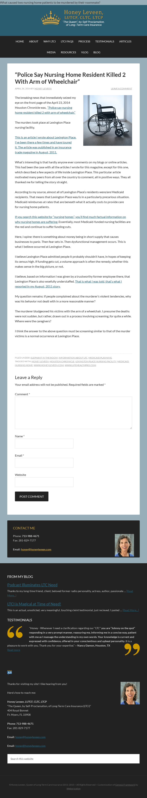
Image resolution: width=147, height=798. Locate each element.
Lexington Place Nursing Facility (95, 361)
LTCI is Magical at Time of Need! (34, 604)
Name (19, 436)
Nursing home (24, 365)
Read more (13, 649)
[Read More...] (130, 610)
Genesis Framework (125, 784)
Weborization (74, 788)
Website (20, 474)
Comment (22, 394)
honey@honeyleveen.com (36, 549)
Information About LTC (73, 357)
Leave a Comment (121, 88)
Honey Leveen (40, 361)
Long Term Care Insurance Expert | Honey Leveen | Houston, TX (73, 18)
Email (19, 455)
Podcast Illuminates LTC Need (32, 584)
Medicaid (123, 361)
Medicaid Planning (100, 357)
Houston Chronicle (62, 361)
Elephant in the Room (44, 357)
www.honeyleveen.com (49, 365)
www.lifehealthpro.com (80, 365)
